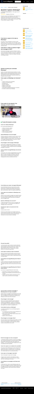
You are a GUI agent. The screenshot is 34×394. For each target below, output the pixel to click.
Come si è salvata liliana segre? (28, 32)
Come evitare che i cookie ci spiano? (29, 10)
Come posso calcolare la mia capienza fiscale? (29, 44)
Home (2, 7)
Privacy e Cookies (30, 388)
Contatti (25, 388)
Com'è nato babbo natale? (28, 40)
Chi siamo (21, 388)
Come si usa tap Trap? (28, 42)
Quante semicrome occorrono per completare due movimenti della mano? (29, 39)
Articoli (24, 1)
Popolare (31, 1)
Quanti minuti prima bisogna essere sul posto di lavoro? (29, 48)
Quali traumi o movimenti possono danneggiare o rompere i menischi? (28, 36)
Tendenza (27, 1)
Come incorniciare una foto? (29, 33)
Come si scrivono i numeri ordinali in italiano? (28, 46)
